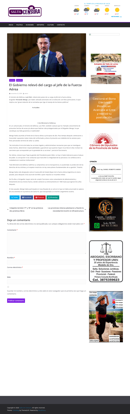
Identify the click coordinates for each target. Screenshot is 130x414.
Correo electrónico (15, 267)
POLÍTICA (19, 25)
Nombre (11, 258)
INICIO (11, 25)
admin (26, 93)
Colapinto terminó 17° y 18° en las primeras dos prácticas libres (26, 209)
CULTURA (50, 25)
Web (9, 277)
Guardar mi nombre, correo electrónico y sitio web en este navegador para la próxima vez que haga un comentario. (46, 292)
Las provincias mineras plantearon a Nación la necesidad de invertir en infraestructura (66, 209)
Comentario (12, 230)
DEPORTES (40, 25)
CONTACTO (61, 25)
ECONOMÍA (30, 25)
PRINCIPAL (19, 80)
